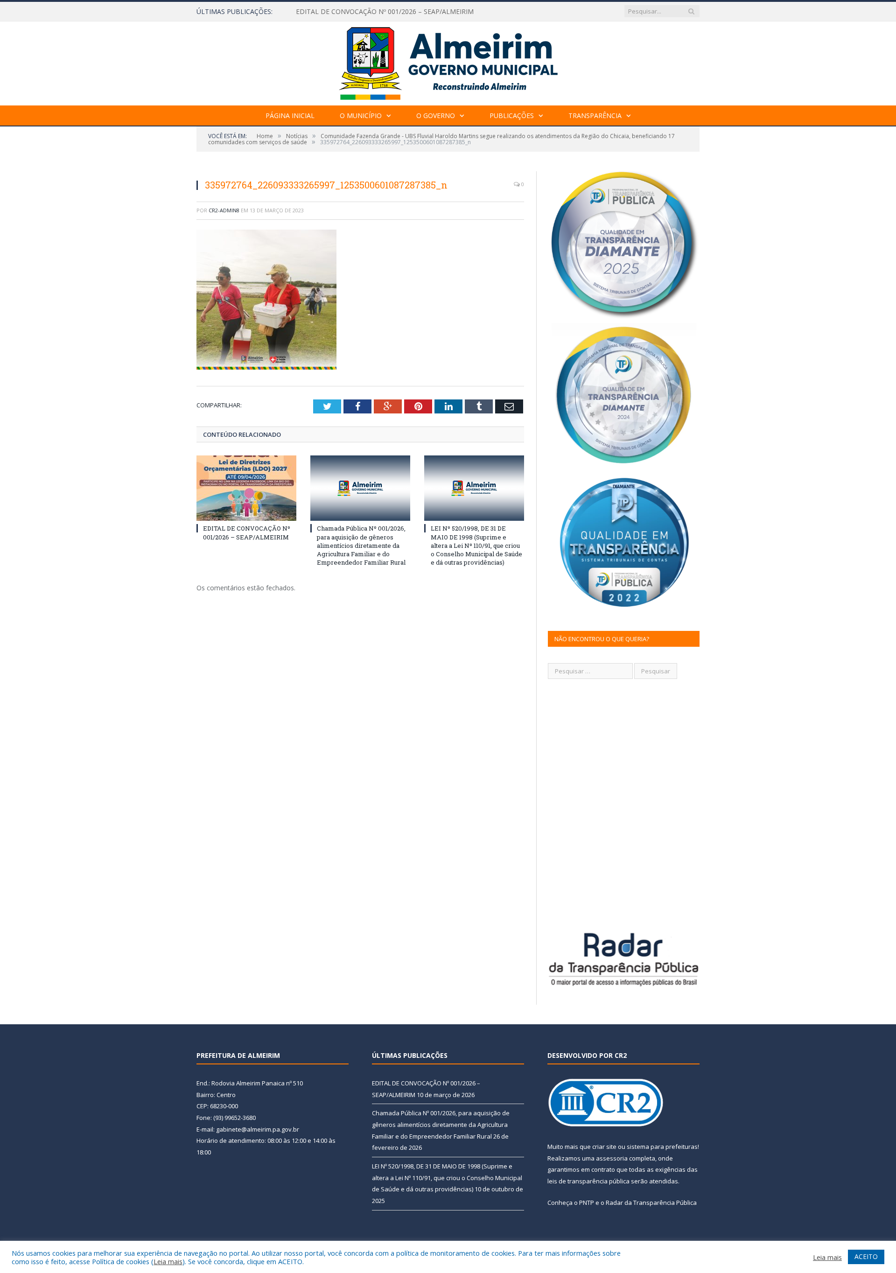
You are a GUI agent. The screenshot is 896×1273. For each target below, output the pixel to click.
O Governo (435, 115)
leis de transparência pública (588, 1181)
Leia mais (168, 1261)
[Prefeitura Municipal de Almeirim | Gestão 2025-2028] (448, 61)
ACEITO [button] (866, 1256)
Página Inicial (290, 115)
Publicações (512, 115)
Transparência (595, 115)
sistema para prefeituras (662, 1146)
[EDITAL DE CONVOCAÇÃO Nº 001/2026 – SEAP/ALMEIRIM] (246, 488)
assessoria (612, 1158)
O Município (361, 115)
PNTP (586, 1202)
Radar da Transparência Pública (651, 1202)
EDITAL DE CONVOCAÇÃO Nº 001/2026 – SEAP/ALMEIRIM (246, 532)
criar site (604, 1146)
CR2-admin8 (224, 210)
